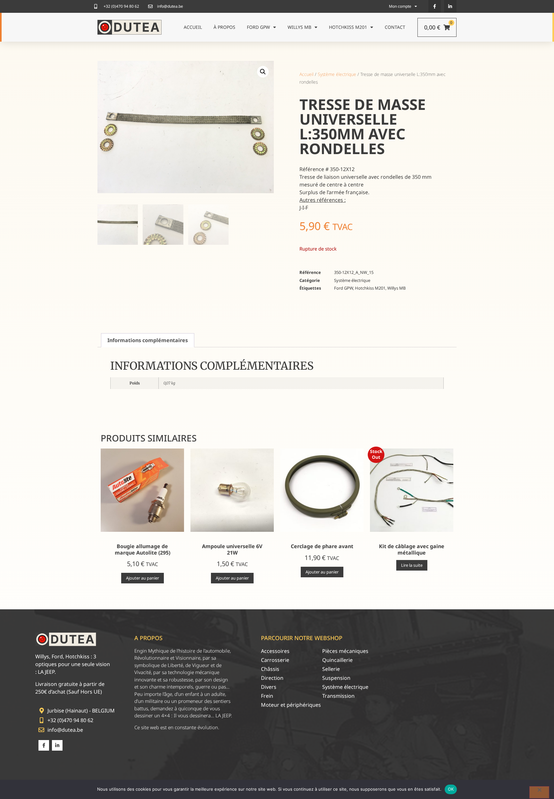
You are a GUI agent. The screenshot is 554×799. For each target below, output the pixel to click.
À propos (224, 27)
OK (451, 789)
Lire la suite (412, 565)
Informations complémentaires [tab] (147, 340)
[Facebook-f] (434, 6)
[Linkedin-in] (450, 6)
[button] (263, 72)
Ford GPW (258, 27)
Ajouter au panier (142, 578)
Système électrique (337, 74)
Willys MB (299, 27)
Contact (395, 27)
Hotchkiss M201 (348, 27)
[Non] (539, 792)
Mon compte (400, 6)
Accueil (193, 27)
